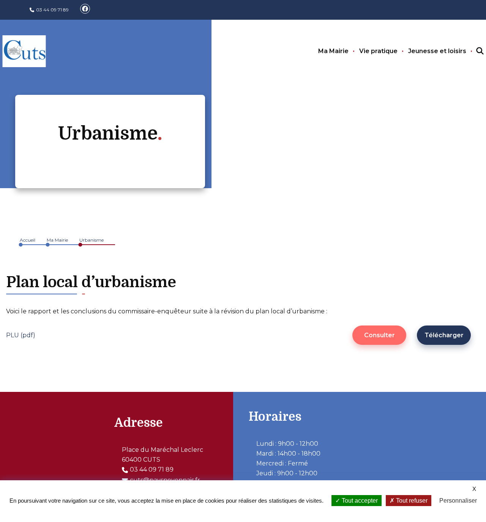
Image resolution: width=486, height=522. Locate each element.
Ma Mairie (333, 51)
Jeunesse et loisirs (437, 51)
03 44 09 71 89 (52, 10)
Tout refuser (411, 500)
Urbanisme (91, 240)
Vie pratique (378, 51)
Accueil (27, 240)
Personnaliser (458, 500)
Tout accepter (359, 500)
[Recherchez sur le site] (473, 51)
